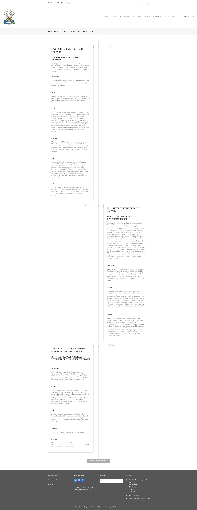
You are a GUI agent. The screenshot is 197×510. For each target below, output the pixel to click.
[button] (187, 16)
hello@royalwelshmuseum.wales (74, 3)
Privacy (50, 484)
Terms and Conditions (55, 480)
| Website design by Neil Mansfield (111, 507)
